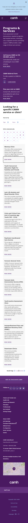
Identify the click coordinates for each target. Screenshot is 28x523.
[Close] (26, 2)
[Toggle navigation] (1, 18)
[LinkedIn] (17, 388)
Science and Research (9, 402)
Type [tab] (4, 122)
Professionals (6, 407)
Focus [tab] (13, 122)
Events (5, 432)
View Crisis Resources (14, 11)
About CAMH (6, 419)
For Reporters (6, 428)
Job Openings (6, 421)
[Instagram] (20, 388)
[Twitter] (14, 388)
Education (5, 404)
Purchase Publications (9, 423)
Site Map (14, 510)
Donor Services (7, 430)
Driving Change (7, 411)
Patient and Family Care (9, 398)
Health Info (6, 400)
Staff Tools (7, 490)
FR (18, 514)
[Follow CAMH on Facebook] (10, 388)
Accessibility (14, 507)
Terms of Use (14, 503)
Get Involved (6, 409)
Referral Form (6, 426)
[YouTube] (23, 388)
